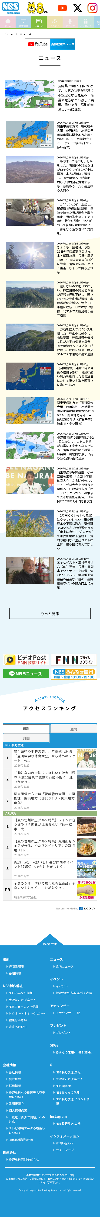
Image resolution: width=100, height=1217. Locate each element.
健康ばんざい (18, 1020)
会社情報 (15, 1072)
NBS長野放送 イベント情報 (73, 1101)
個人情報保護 (18, 1110)
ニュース (38, 25)
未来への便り (18, 1026)
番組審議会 (16, 1103)
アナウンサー (70, 25)
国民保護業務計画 (21, 1139)
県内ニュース (65, 966)
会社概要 (15, 1079)
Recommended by (67, 908)
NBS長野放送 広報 (68, 1072)
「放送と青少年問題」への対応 (27, 1119)
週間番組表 (16, 966)
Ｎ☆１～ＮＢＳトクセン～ (27, 1013)
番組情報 (23, 25)
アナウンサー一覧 (68, 1013)
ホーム (7, 25)
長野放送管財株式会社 (24, 1159)
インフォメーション (64, 1136)
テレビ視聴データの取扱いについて (27, 1130)
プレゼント (86, 25)
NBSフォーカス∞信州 (24, 1006)
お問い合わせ (65, 1143)
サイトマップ (65, 1150)
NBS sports (64, 1085)
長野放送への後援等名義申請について (27, 1094)
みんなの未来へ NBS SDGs (74, 1052)
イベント (54, 25)
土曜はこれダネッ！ (22, 1000)
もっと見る (50, 613)
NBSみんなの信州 (21, 993)
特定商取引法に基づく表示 (74, 993)
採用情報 (15, 1085)
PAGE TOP (50, 944)
